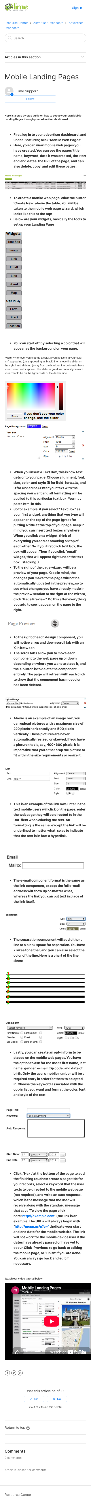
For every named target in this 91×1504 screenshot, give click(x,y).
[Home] (16, 10)
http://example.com (38, 1216)
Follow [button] (30, 98)
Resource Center (16, 23)
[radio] (34, 1399)
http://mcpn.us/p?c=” (32, 1226)
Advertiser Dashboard (48, 23)
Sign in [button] (77, 7)
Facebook (7, 1373)
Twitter (14, 1373)
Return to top (15, 1427)
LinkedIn (20, 1373)
